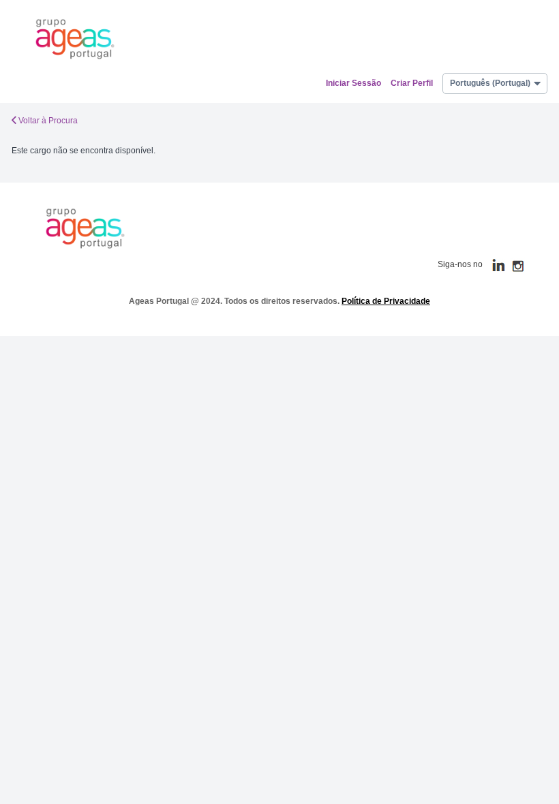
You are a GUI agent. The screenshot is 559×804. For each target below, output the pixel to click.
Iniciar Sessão (353, 83)
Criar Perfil (412, 83)
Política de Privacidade (386, 301)
